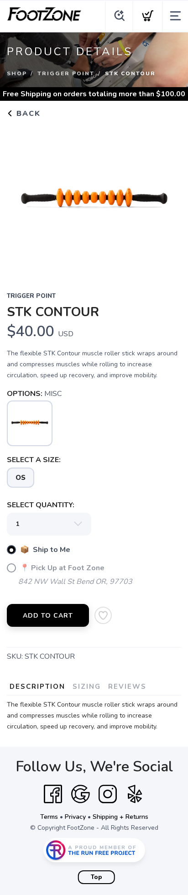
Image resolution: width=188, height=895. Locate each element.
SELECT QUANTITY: (40, 505)
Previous (21, 199)
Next (167, 199)
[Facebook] (53, 794)
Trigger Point (65, 73)
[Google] (80, 794)
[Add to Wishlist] (103, 615)
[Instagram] (107, 794)
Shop (17, 73)
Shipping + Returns (120, 816)
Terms (49, 816)
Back (27, 114)
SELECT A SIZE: (34, 460)
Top (96, 877)
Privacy (75, 816)
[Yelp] (135, 794)
